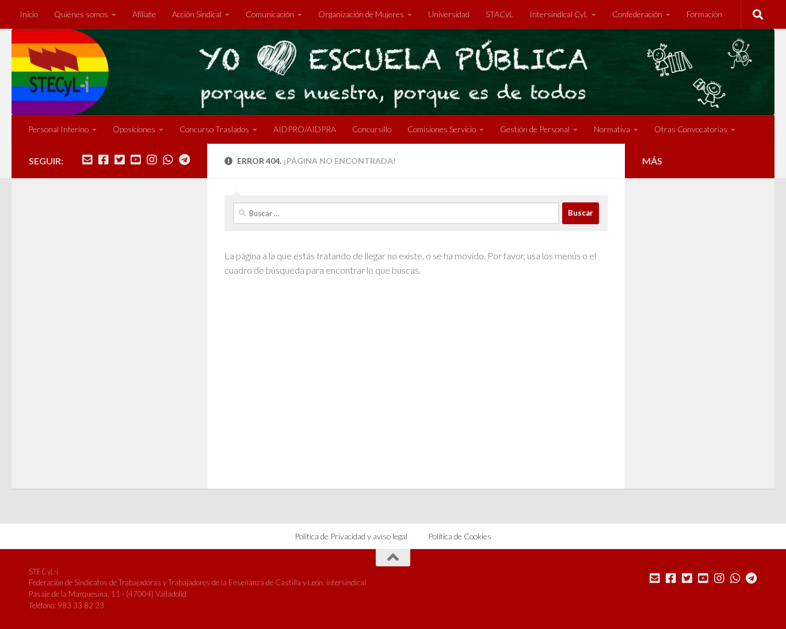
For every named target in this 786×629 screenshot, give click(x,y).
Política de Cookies (459, 536)
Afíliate (144, 14)
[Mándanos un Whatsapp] (168, 160)
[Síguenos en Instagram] (152, 160)
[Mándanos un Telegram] (184, 160)
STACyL (499, 14)
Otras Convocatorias (690, 129)
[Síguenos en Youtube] (136, 160)
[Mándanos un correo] (87, 160)
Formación (704, 14)
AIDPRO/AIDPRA (304, 129)
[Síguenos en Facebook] (103, 160)
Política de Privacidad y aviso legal (351, 536)
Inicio (29, 14)
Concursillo (371, 129)
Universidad (449, 14)
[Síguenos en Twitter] (119, 160)
